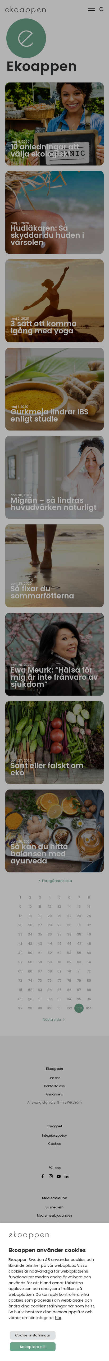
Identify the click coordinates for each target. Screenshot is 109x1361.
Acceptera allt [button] (33, 1346)
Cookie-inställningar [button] (32, 1335)
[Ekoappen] (28, 1235)
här (58, 1317)
